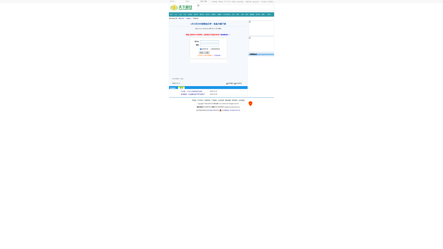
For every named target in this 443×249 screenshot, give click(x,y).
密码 (197, 45)
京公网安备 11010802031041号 (231, 110)
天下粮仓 (218, 28)
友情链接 (242, 100)
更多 (269, 14)
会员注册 (221, 100)
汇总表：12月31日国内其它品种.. (192, 91)
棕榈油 (190, 14)
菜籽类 (196, 14)
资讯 (181, 88)
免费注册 (248, 2)
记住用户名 (204, 49)
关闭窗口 (231, 83)
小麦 (242, 14)
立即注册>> (218, 55)
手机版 (234, 2)
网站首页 (181, 18)
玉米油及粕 (226, 14)
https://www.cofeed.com (202, 28)
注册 (205, 1)
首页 (171, 14)
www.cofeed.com (223, 103)
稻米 (237, 14)
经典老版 (214, 2)
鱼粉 (246, 14)
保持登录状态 (216, 49)
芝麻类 (213, 14)
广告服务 (264, 2)
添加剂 (258, 14)
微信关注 (255, 2)
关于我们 (200, 100)
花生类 (208, 14)
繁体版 (221, 2)
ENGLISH (227, 1)
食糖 (263, 14)
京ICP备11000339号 (213, 110)
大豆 (175, 14)
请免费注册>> (225, 35)
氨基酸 (252, 14)
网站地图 (228, 100)
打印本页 (239, 83)
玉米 (233, 14)
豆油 (180, 14)
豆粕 (184, 14)
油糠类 (219, 14)
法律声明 (207, 100)
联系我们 (271, 2)
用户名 (197, 41)
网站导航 (240, 2)
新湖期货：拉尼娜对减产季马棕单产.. (193, 94)
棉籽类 (202, 14)
